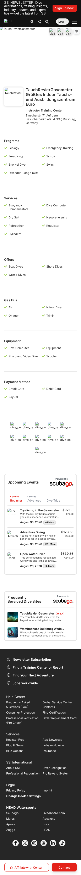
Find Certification (54, 712)
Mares (10, 818)
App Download (53, 739)
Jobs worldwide (25, 683)
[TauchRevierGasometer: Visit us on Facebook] (52, 31)
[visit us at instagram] (35, 843)
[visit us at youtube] (45, 843)
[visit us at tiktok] (64, 843)
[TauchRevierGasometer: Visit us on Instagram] (69, 31)
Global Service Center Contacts (57, 704)
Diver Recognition (54, 768)
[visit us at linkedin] (54, 843)
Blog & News (14, 745)
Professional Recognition (22, 773)
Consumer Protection (20, 712)
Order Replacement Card (60, 718)
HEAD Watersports (21, 807)
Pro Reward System (56, 773)
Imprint (47, 790)
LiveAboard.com (54, 813)
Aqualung (49, 818)
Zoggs (10, 829)
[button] (65, 8)
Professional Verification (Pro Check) (22, 720)
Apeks (10, 824)
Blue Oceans (14, 751)
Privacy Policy (15, 790)
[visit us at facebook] (17, 843)
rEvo (46, 824)
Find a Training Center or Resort (38, 667)
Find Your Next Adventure (33, 675)
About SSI (13, 768)
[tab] (16, 499)
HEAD (46, 829)
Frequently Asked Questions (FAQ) (18, 704)
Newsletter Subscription (32, 659)
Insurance (49, 751)
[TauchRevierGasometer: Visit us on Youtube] (61, 31)
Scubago (12, 813)
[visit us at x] (26, 843)
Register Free (15, 739)
